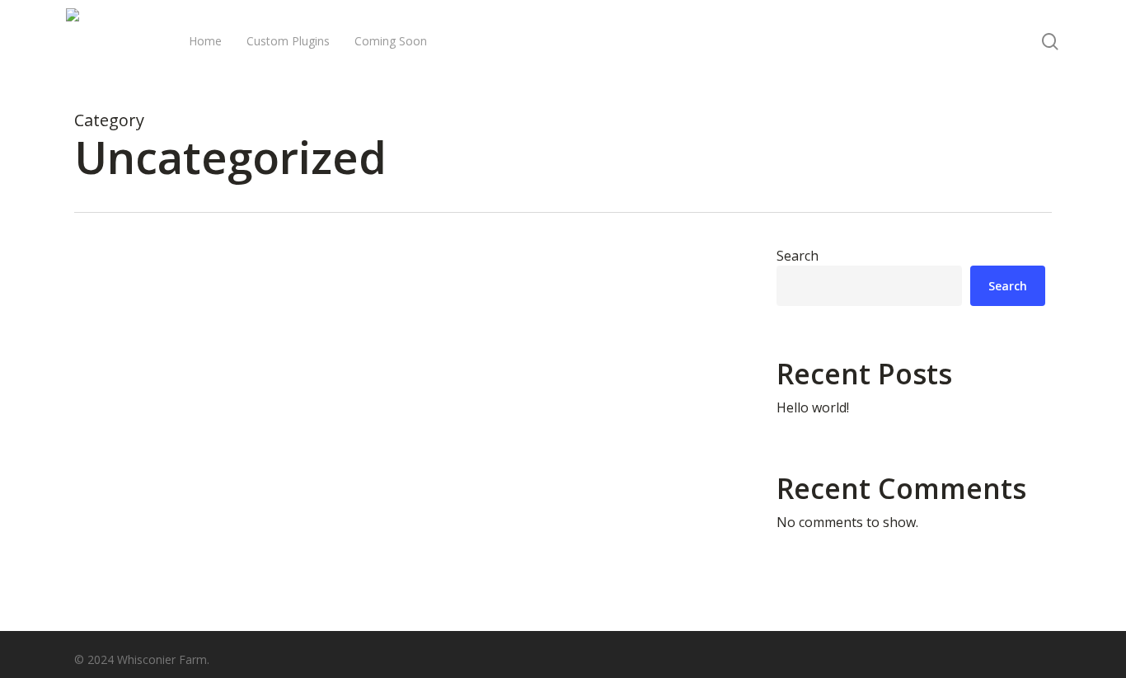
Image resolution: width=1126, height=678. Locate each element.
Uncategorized (141, 588)
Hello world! (812, 407)
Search (797, 256)
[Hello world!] (402, 487)
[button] (1050, 41)
